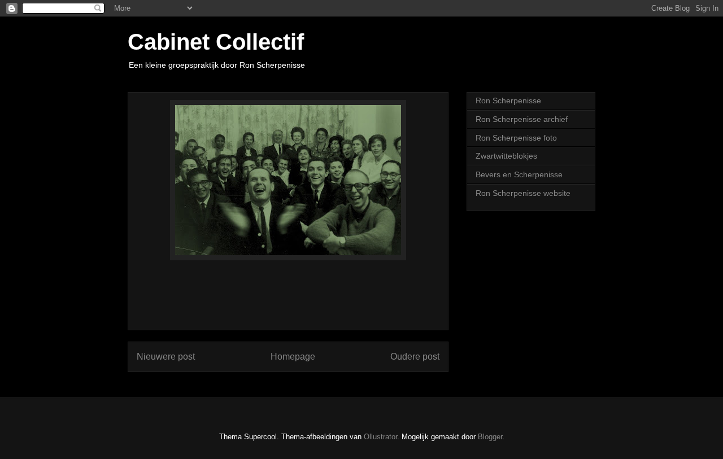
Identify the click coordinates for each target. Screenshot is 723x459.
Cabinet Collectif (216, 41)
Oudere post (414, 356)
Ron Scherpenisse (508, 100)
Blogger (490, 436)
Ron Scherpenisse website (523, 193)
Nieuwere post (166, 356)
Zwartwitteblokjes (506, 155)
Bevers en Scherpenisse (519, 174)
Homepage (293, 356)
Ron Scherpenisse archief (522, 119)
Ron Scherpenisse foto (516, 137)
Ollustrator (380, 436)
